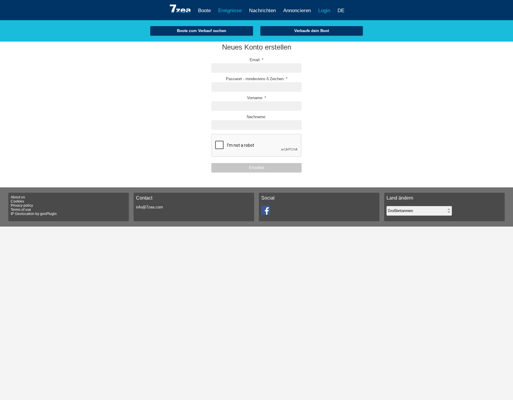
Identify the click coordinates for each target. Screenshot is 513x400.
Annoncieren (297, 10)
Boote (204, 10)
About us (18, 197)
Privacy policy (22, 205)
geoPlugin (48, 214)
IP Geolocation (22, 214)
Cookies (17, 201)
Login (324, 10)
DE (341, 10)
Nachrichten (262, 10)
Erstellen (256, 167)
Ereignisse (230, 10)
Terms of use (21, 210)
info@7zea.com (149, 207)
